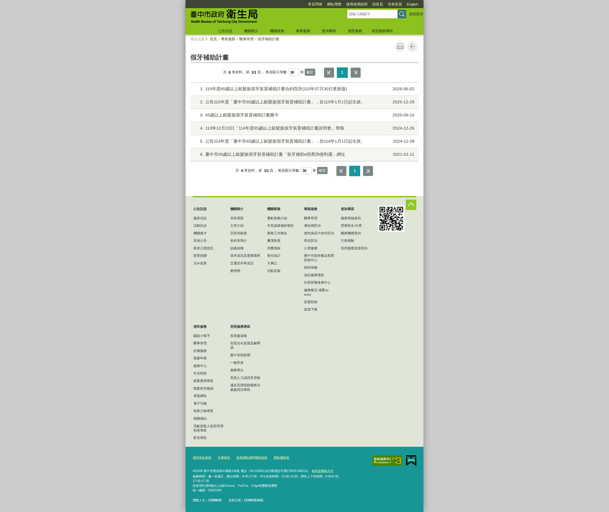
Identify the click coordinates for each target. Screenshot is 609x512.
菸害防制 (310, 302)
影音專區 (200, 438)
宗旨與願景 (238, 233)
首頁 (213, 39)
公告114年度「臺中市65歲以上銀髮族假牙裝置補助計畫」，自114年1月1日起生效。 (307, 141)
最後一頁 (356, 73)
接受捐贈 (200, 255)
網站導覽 (334, 4)
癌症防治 (310, 240)
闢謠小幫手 (201, 336)
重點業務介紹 (277, 218)
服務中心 (200, 366)
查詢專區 (329, 31)
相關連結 (200, 418)
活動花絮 (273, 271)
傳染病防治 (312, 225)
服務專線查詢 (351, 218)
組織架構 (237, 248)
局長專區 (237, 218)
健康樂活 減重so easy (316, 292)
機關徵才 (200, 233)
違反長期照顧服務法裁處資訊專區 (245, 387)
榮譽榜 (235, 271)
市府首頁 (395, 4)
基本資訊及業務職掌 (245, 255)
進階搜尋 (416, 14)
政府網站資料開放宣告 (251, 457)
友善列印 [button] (400, 46)
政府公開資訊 (203, 248)
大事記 (272, 263)
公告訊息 (225, 31)
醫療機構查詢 (351, 233)
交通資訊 (224, 457)
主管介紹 (237, 225)
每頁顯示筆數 (276, 72)
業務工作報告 (277, 233)
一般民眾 (237, 363)
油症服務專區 (314, 275)
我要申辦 (200, 358)
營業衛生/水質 (351, 225)
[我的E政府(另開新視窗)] (411, 460)
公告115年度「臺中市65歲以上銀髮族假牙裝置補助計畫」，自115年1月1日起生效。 (307, 102)
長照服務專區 (382, 31)
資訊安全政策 (202, 457)
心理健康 (310, 248)
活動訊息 (200, 225)
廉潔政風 (273, 240)
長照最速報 (238, 336)
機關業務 (277, 31)
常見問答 (315, 4)
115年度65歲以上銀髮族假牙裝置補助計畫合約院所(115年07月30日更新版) (307, 88)
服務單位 (237, 370)
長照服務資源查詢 (354, 248)
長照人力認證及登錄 (245, 378)
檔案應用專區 (203, 381)
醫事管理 (246, 39)
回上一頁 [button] (412, 46)
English (412, 4)
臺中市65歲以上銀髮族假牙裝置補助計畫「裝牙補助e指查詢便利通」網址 (307, 154)
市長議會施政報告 (280, 225)
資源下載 (310, 309)
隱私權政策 (281, 457)
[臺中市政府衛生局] (260, 17)
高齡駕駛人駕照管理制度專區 (208, 428)
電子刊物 (200, 403)
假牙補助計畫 (268, 39)
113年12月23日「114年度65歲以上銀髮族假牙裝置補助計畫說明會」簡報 (307, 128)
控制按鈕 (411, 205)
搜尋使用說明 (357, 4)
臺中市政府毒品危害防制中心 (319, 258)
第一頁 (329, 73)
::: (183, 2)
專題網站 (200, 396)
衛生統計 (273, 255)
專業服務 (303, 31)
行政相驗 (347, 240)
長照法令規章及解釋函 (245, 345)
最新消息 (200, 218)
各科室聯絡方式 (322, 471)
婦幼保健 (310, 267)
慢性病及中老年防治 (319, 233)
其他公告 (200, 240)
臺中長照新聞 (240, 355)
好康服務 (200, 351)
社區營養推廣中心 (317, 282)
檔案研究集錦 (203, 388)
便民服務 (355, 31)
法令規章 (200, 263)
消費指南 (273, 248)
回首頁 (377, 4)
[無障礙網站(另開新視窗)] (387, 460)
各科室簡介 (238, 240)
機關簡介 (251, 31)
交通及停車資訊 (242, 263)
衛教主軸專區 (203, 411)
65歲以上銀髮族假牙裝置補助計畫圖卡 (307, 115)
